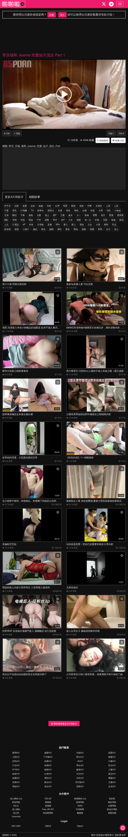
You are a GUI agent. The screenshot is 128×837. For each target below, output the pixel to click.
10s (17, 133)
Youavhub (16, 816)
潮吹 (59, 229)
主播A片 (112, 782)
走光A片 (112, 786)
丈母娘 (40, 224)
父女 (90, 224)
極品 (35, 229)
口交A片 (16, 765)
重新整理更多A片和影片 (65, 723)
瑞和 (23, 146)
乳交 (114, 224)
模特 (106, 224)
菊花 (43, 229)
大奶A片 (16, 756)
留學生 (40, 210)
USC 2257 (16, 825)
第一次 (88, 219)
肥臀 (95, 215)
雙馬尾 (120, 215)
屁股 (17, 229)
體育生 (51, 210)
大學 (100, 210)
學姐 (76, 229)
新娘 (87, 215)
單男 (100, 229)
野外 (55, 219)
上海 (108, 205)
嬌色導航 (112, 802)
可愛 (6, 210)
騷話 (14, 215)
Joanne (31, 146)
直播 (49, 224)
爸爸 (31, 224)
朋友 (82, 224)
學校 (76, 210)
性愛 (39, 146)
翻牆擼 (80, 812)
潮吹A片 (48, 777)
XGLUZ (48, 798)
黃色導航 (16, 802)
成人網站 (16, 809)
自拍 (33, 205)
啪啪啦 (5, 834)
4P (24, 224)
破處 (41, 205)
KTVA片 (16, 769)
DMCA (48, 825)
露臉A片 (112, 777)
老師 (81, 205)
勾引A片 (80, 773)
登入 (62, 14)
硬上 (73, 224)
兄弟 (6, 215)
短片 (45, 146)
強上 (47, 215)
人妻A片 (112, 769)
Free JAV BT (48, 809)
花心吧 (16, 812)
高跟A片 (80, 786)
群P (55, 215)
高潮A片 (48, 765)
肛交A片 (112, 765)
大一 (78, 215)
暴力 (65, 224)
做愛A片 (48, 752)
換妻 (84, 229)
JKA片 (80, 761)
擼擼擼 (48, 802)
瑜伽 (113, 219)
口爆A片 (112, 761)
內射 (49, 205)
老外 (103, 215)
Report (80, 825)
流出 (51, 146)
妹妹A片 (16, 773)
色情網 (48, 805)
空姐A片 (80, 752)
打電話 (15, 224)
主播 (62, 215)
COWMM (80, 809)
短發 (92, 210)
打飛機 (23, 210)
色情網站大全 (80, 798)
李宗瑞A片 (80, 782)
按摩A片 (48, 761)
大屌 (98, 224)
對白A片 (80, 756)
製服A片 (112, 756)
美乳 (14, 210)
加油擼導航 (48, 812)
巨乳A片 (16, 761)
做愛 (24, 205)
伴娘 (22, 219)
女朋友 (99, 205)
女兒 (108, 229)
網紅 (6, 219)
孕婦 (14, 219)
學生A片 (80, 765)
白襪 (84, 210)
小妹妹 (117, 210)
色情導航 (80, 802)
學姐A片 (16, 786)
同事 (89, 205)
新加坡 (7, 229)
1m (7, 133)
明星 (65, 205)
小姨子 (26, 229)
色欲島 (112, 798)
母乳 (68, 210)
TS (32, 210)
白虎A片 (48, 773)
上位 (6, 224)
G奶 (109, 210)
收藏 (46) (119, 140)
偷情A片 (48, 769)
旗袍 (31, 215)
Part (58, 146)
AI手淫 (7, 205)
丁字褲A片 (48, 756)
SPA (58, 224)
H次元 (16, 805)
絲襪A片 (16, 777)
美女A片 (48, 786)
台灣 (57, 205)
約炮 (97, 219)
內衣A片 (80, 777)
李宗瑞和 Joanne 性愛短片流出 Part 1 (33, 54)
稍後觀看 (103, 140)
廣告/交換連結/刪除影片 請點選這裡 (108, 834)
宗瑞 (17, 146)
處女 (70, 215)
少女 (70, 219)
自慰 (16, 205)
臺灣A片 (16, 752)
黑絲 (31, 219)
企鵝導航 (112, 805)
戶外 (39, 219)
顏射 (73, 205)
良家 (60, 210)
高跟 (105, 219)
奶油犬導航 (112, 809)
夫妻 (39, 215)
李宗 (11, 146)
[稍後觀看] (123, 828)
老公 (116, 229)
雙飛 (111, 215)
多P (63, 219)
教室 (67, 229)
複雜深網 (112, 812)
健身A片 (80, 769)
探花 (121, 219)
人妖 (116, 205)
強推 (78, 219)
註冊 (51, 14)
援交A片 (112, 773)
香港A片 (16, 782)
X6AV (80, 805)
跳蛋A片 (112, 752)
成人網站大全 (16, 798)
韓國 (92, 229)
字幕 (22, 215)
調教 (47, 219)
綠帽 (51, 229)
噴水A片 (48, 782)
